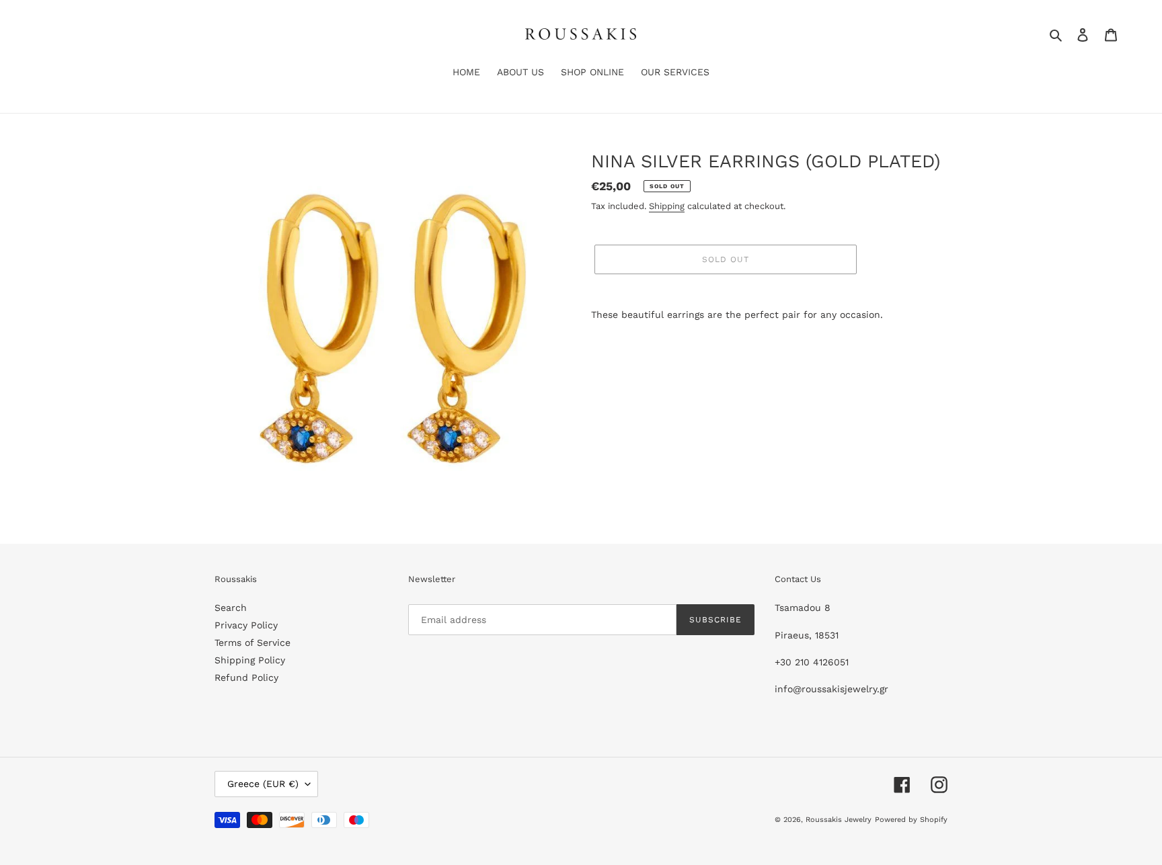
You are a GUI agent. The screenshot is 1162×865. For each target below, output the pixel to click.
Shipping (667, 206)
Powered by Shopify (911, 819)
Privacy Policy (246, 625)
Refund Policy (246, 677)
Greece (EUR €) (263, 783)
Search (231, 607)
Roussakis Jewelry (839, 819)
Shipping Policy (250, 660)
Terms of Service (252, 642)
